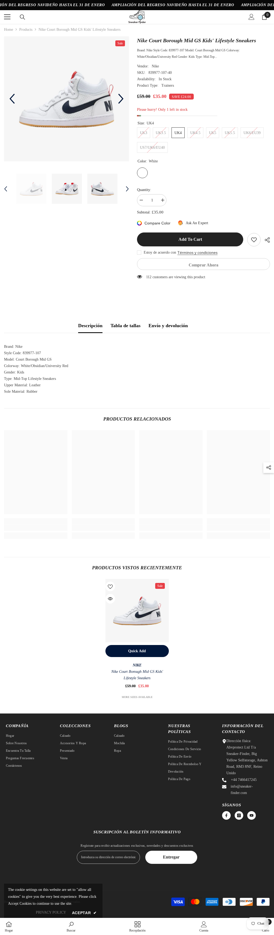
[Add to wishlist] (254, 239)
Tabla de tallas (125, 325)
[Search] (22, 17)
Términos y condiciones (197, 252)
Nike (155, 66)
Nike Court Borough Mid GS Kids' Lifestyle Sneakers (137, 675)
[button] (12, 99)
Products (25, 30)
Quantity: (144, 190)
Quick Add (137, 651)
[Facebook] (226, 815)
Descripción (90, 325)
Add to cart (190, 239)
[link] (35, 527)
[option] (66, 98)
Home (8, 30)
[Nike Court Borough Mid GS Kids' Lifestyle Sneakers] (137, 610)
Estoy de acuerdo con (160, 252)
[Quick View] (110, 599)
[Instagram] (239, 815)
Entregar (171, 857)
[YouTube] (251, 815)
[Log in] (251, 17)
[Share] (265, 240)
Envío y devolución (168, 325)
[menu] (7, 17)
